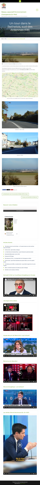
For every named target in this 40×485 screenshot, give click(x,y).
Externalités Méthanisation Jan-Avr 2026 (12, 254)
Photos (20, 63)
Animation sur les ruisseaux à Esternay (12, 269)
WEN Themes (22, 483)
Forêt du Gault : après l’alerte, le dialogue (12, 249)
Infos (18, 63)
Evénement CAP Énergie (9, 256)
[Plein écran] (35, 295)
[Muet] (33, 295)
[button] (20, 347)
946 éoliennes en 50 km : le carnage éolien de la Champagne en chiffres (18, 258)
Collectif (12, 63)
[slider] (19, 381)
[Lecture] (4, 295)
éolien (16, 63)
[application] (20, 287)
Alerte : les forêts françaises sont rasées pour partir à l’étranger (16, 267)
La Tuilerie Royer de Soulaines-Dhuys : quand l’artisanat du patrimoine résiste (19, 251)
